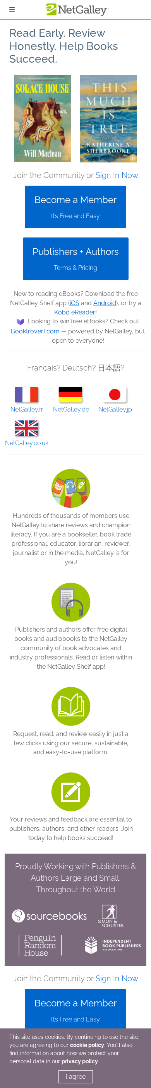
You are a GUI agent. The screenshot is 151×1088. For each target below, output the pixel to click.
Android (104, 303)
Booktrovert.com (35, 331)
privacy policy (80, 1061)
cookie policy (87, 1045)
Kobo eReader (74, 312)
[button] (42, 118)
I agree (76, 1076)
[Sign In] (12, 9)
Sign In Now (117, 175)
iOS (74, 303)
